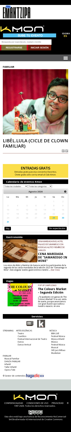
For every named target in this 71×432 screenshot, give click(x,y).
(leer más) (55, 270)
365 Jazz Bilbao (58, 350)
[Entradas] (41, 327)
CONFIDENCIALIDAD (13, 403)
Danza (21, 341)
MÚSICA (53, 330)
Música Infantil (57, 339)
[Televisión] (30, 327)
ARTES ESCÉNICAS (24, 330)
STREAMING (8, 330)
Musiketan (56, 353)
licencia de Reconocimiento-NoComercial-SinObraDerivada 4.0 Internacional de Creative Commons (38, 418)
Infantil (7, 364)
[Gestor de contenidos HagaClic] (35, 376)
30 (63, 217)
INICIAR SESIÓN (40, 47)
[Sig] (65, 192)
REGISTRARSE (14, 47)
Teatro (21, 333)
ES (65, 36)
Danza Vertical (24, 344)
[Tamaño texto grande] (66, 150)
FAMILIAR (7, 355)
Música (54, 341)
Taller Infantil (10, 367)
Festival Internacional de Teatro (32, 339)
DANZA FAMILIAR (12, 361)
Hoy (8, 228)
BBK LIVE (55, 333)
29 (54, 217)
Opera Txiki (9, 369)
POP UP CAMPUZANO (47, 285)
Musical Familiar (11, 358)
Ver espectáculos (57, 228)
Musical (54, 347)
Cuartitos (22, 336)
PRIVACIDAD (58, 403)
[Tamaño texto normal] (63, 150)
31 (8, 222)
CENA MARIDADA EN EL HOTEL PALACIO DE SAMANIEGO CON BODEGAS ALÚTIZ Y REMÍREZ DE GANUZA (51, 246)
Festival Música (58, 336)
